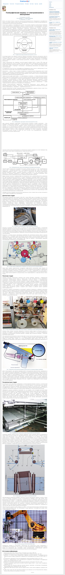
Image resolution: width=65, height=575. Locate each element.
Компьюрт (25, 1)
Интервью (27, 3)
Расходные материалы (19, 3)
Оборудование (6, 3)
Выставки (32, 3)
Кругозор (36, 3)
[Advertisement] (25, 140)
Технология (12, 3)
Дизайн (40, 3)
